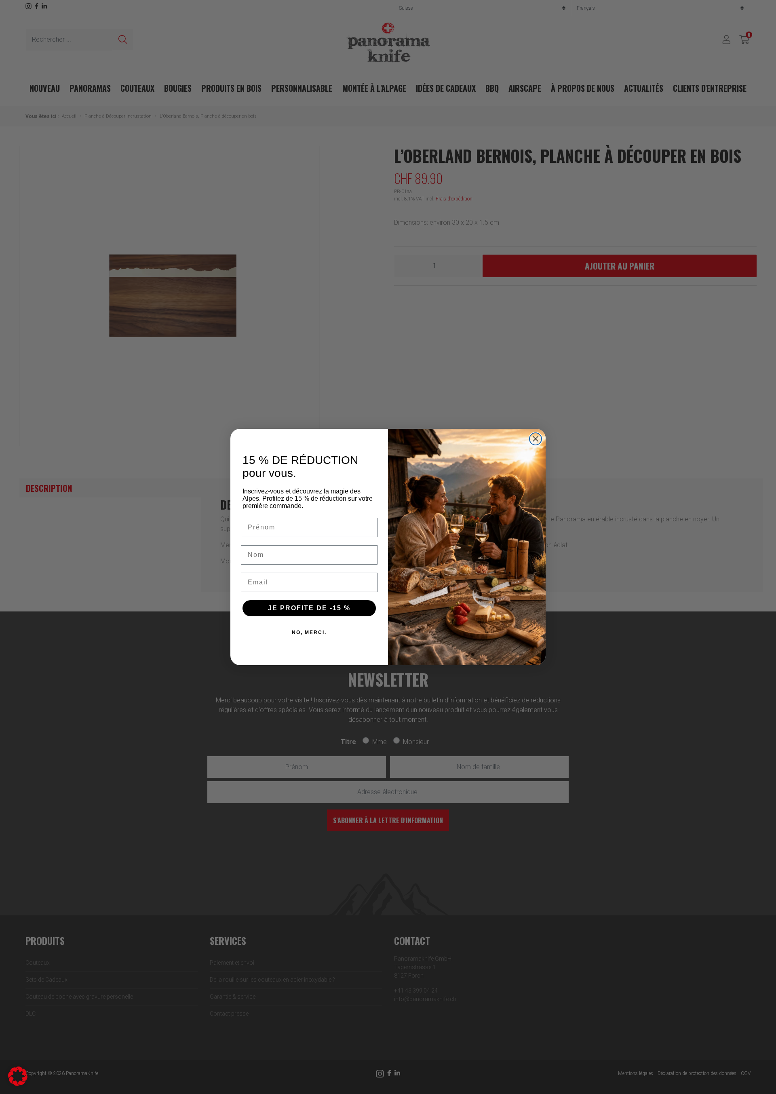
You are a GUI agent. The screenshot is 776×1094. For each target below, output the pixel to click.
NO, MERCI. (309, 632)
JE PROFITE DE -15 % (309, 608)
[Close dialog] (535, 439)
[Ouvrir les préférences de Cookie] (17, 1075)
